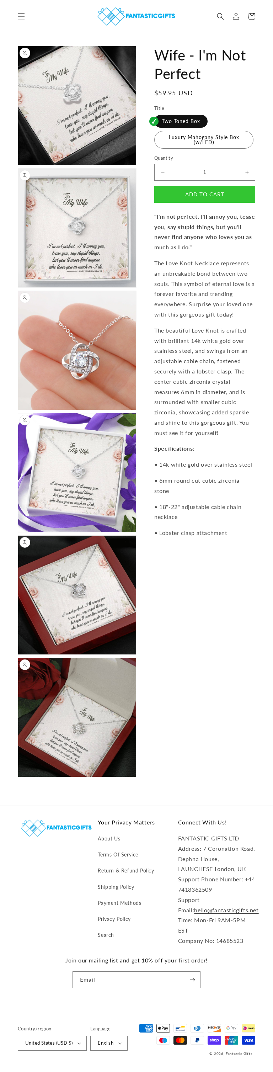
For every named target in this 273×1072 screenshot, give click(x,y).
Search (106, 935)
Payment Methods (119, 903)
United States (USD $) (49, 1043)
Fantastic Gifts (239, 1053)
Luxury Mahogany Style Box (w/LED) (204, 139)
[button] (21, 16)
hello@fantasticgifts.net (226, 910)
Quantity (163, 158)
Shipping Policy (116, 887)
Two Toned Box (181, 121)
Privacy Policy (114, 919)
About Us (109, 838)
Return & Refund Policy (126, 870)
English (105, 1043)
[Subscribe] (192, 979)
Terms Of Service (118, 854)
